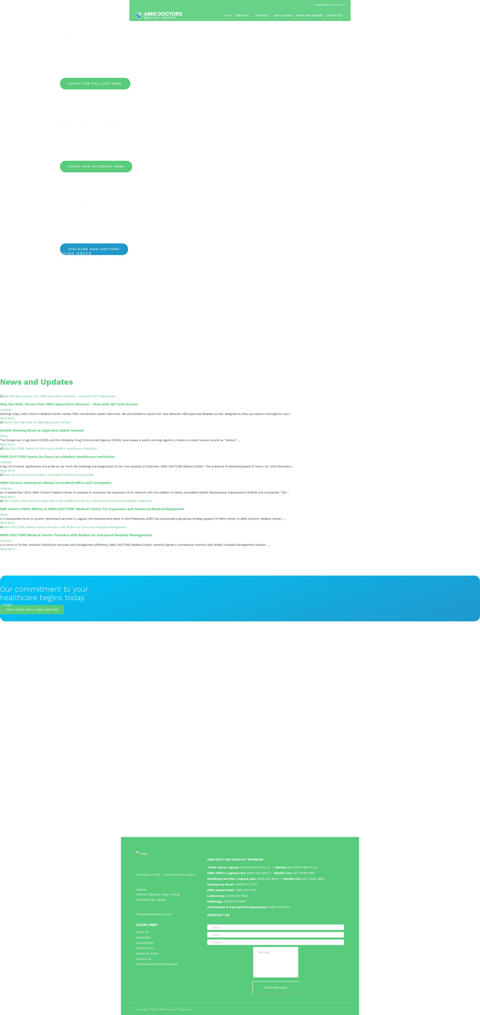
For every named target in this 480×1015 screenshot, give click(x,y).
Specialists (143, 937)
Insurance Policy (147, 953)
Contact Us (334, 15)
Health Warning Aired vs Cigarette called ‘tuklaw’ (42, 430)
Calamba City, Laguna (151, 899)
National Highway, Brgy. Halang (157, 894)
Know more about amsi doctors (32, 609)
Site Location (283, 15)
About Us (242, 15)
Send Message (275, 987)
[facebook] (136, 4)
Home (228, 15)
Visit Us (141, 889)
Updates (6, 409)
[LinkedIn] (146, 4)
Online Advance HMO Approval (157, 964)
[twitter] (141, 4)
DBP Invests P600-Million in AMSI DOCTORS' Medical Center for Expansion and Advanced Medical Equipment (92, 509)
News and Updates (309, 15)
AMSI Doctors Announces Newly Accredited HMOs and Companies (55, 483)
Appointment (145, 942)
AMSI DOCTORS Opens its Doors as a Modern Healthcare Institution (57, 457)
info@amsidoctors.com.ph (329, 4)
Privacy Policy (145, 948)
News (4, 436)
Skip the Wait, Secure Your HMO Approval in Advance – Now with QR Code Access (69, 404)
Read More (7, 418)
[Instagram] (150, 4)
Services (261, 15)
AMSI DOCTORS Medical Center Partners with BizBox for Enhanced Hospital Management (76, 535)
